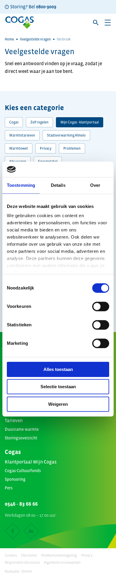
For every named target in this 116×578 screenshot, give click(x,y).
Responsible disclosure (22, 562)
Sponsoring (15, 479)
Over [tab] (95, 185)
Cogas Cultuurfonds (23, 470)
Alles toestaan (58, 369)
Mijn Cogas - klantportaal (79, 122)
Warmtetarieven (22, 135)
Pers (8, 487)
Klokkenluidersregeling (59, 555)
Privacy (45, 148)
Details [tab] (58, 185)
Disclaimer (29, 555)
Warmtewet (18, 148)
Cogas (13, 122)
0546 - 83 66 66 (21, 504)
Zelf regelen (39, 122)
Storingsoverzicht (21, 438)
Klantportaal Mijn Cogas (31, 461)
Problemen (72, 148)
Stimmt (26, 571)
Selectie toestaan (58, 386)
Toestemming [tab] (21, 185)
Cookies (11, 555)
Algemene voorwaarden (62, 562)
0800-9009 (46, 6)
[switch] (100, 306)
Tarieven (14, 420)
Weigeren (58, 404)
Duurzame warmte (22, 429)
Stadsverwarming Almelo (66, 135)
